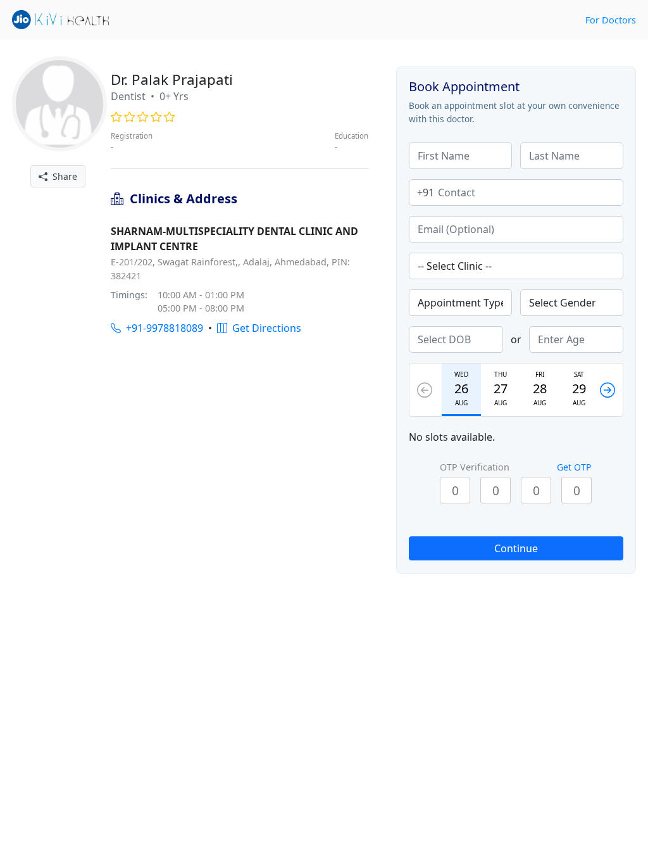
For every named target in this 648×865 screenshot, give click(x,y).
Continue (516, 548)
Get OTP (574, 467)
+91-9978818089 (162, 328)
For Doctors (610, 20)
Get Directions (264, 328)
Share (62, 176)
